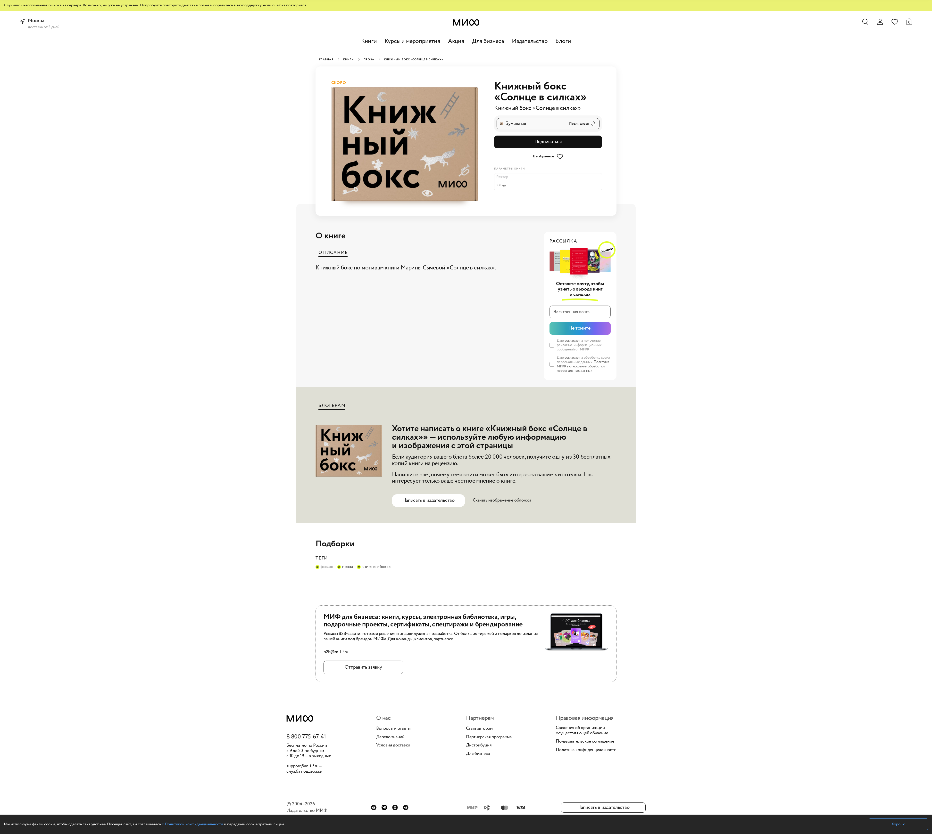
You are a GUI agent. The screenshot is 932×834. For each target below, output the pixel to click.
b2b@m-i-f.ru (336, 652)
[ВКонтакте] (384, 807)
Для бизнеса (488, 41)
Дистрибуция (478, 745)
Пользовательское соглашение (585, 741)
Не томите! (580, 328)
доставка (35, 27)
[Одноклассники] (395, 807)
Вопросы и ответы (393, 728)
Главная (326, 60)
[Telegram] (405, 807)
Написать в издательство (428, 500)
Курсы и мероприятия (412, 41)
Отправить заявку (363, 667)
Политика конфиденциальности (586, 750)
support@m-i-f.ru (302, 766)
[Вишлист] (894, 21)
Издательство (530, 41)
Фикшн (326, 567)
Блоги (563, 41)
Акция (456, 41)
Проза (369, 60)
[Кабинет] (880, 21)
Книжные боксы (376, 567)
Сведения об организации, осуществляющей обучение (582, 730)
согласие (572, 340)
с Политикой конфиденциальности (192, 824)
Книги (369, 41)
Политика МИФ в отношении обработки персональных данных (583, 366)
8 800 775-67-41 (306, 737)
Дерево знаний (390, 737)
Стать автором (479, 728)
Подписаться (548, 141)
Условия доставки (393, 745)
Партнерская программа (489, 737)
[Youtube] (373, 807)
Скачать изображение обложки (502, 500)
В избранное (543, 156)
